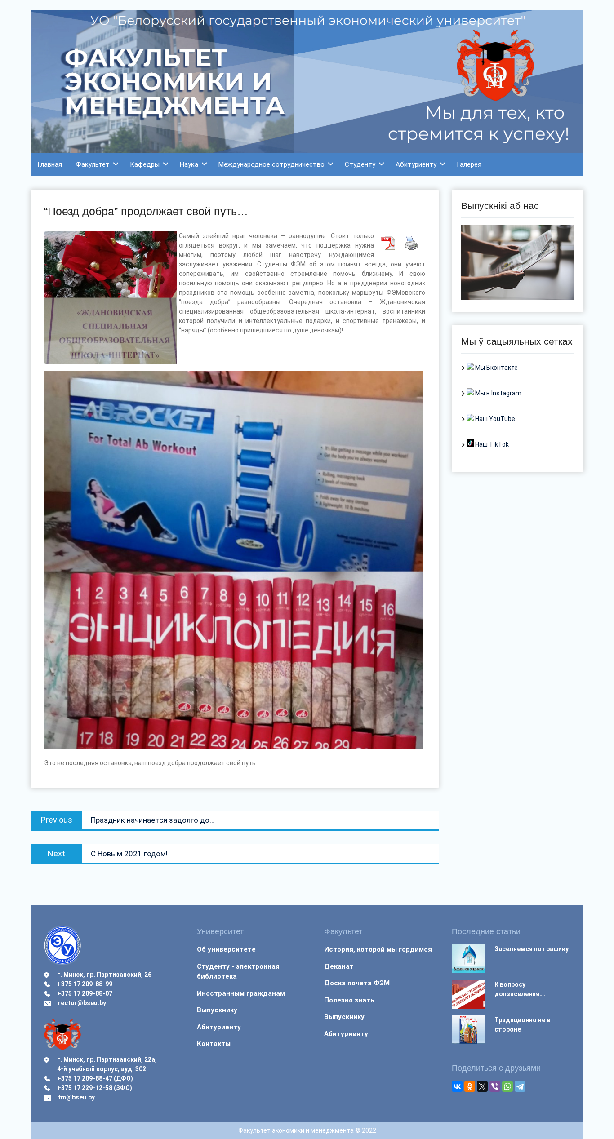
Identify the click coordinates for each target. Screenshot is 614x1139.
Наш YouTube (494, 418)
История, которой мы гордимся (378, 949)
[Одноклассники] (469, 1086)
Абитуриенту (416, 164)
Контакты (214, 1044)
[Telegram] (520, 1086)
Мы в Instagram (497, 393)
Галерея (469, 164)
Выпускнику (217, 1010)
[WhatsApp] (507, 1086)
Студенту (360, 164)
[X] (482, 1086)
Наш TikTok (491, 444)
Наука (189, 164)
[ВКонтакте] (457, 1086)
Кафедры (145, 164)
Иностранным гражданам (241, 993)
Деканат (339, 966)
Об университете (226, 949)
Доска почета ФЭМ (357, 983)
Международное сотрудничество (271, 164)
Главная (49, 164)
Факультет (93, 164)
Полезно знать (349, 1000)
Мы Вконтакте (496, 367)
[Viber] (494, 1086)
